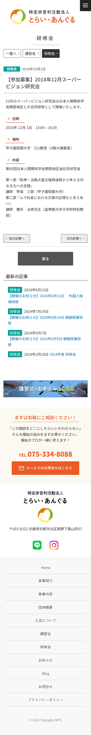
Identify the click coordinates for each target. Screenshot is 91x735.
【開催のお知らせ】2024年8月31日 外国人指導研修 (45, 298)
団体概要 (45, 607)
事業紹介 (45, 580)
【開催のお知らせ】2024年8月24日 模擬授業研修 (45, 320)
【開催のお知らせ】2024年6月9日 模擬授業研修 (44, 341)
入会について (45, 620)
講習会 (30, 53)
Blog (45, 673)
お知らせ (45, 660)
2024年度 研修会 (62, 354)
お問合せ (45, 686)
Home (45, 567)
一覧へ (11, 53)
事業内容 (45, 593)
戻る (45, 258)
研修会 (49, 53)
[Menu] (85, 5)
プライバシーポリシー (45, 699)
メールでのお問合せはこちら (49, 467)
